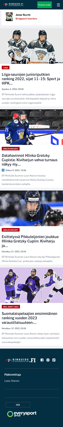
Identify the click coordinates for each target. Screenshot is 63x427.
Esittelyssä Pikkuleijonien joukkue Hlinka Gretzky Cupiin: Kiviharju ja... (30, 241)
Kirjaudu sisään (44, 5)
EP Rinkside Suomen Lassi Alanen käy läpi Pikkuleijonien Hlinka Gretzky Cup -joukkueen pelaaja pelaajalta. (31, 258)
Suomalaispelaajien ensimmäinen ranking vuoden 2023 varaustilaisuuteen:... (29, 317)
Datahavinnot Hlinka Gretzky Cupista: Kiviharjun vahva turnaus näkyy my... (29, 159)
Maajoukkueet (10, 148)
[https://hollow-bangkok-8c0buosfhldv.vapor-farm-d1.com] (21, 361)
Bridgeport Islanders (26, 18)
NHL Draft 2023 (10, 306)
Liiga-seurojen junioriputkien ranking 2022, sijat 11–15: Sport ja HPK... (31, 78)
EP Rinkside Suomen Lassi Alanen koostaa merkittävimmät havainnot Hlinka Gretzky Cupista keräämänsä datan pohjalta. (28, 179)
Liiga (5, 67)
